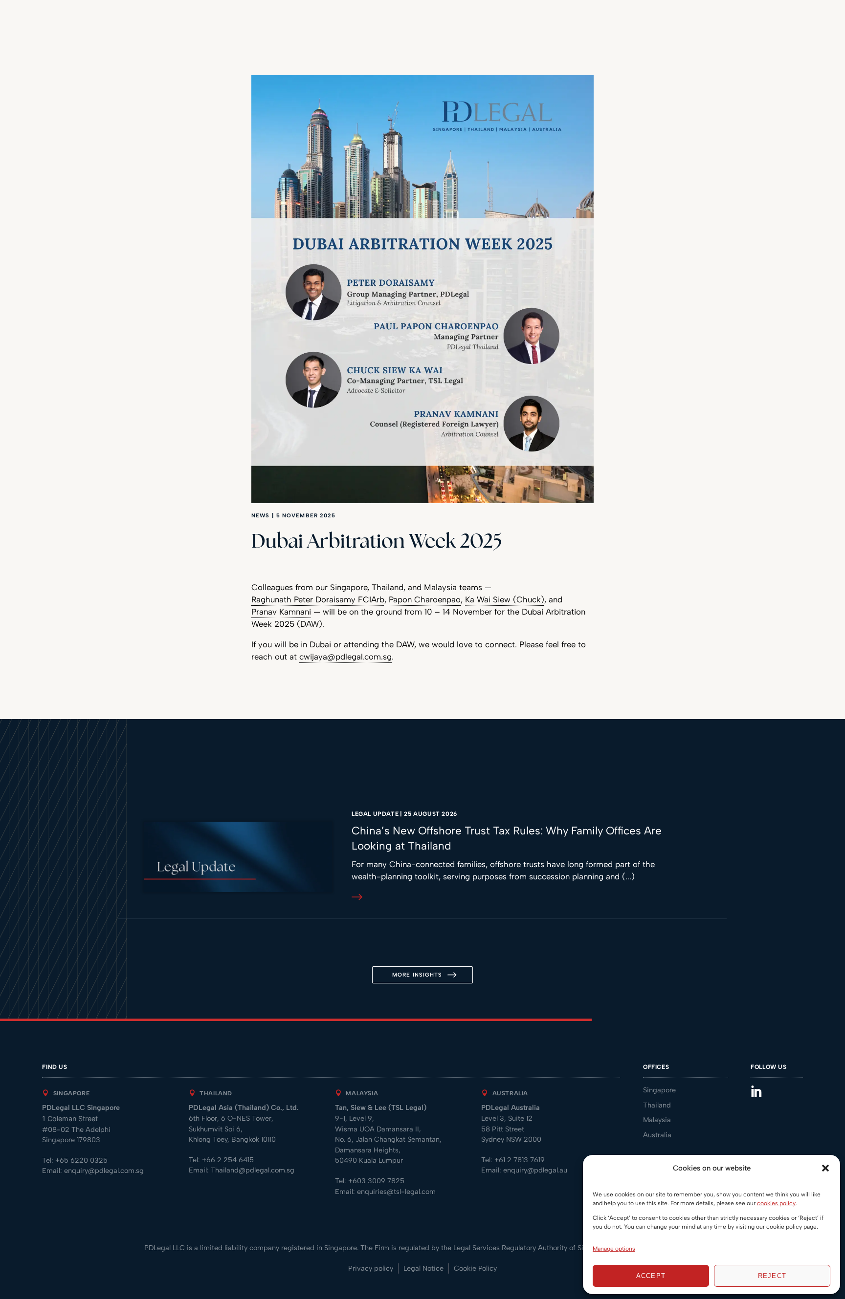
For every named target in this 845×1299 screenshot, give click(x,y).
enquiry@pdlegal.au (535, 1170)
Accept (651, 1275)
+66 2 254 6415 (228, 1159)
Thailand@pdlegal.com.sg (252, 1170)
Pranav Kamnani (281, 612)
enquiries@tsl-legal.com (396, 1191)
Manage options (614, 1248)
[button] (825, 1168)
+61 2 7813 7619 (519, 1159)
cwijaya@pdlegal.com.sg (345, 656)
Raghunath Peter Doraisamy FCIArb (317, 599)
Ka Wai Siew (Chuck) (504, 599)
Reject (772, 1275)
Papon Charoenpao (425, 599)
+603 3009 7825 (376, 1180)
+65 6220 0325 (81, 1160)
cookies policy (776, 1203)
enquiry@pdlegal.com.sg (104, 1170)
